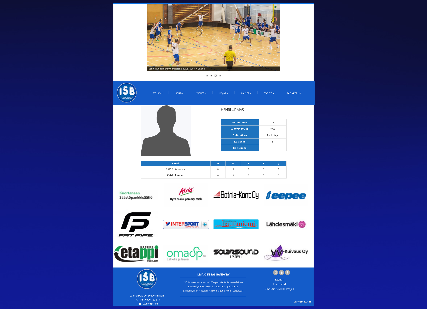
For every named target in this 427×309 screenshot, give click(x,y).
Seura (179, 93)
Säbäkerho (294, 93)
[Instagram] (275, 272)
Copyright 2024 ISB (303, 301)
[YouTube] (281, 272)
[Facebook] (287, 272)
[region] (213, 42)
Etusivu (157, 93)
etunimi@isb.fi (150, 303)
